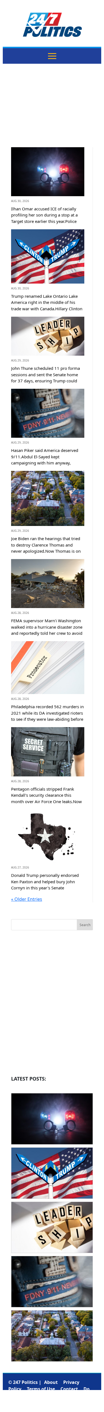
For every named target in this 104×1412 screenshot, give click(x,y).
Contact (69, 1389)
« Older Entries (26, 899)
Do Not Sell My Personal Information (49, 1395)
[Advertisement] (52, 109)
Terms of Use (41, 1389)
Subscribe (52, 1402)
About (51, 1382)
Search (85, 925)
